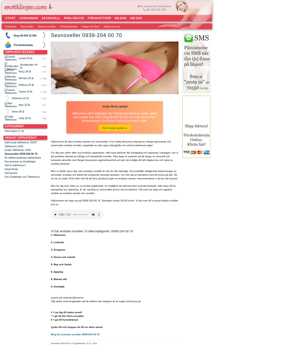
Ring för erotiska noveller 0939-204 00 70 (75, 334)
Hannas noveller (47, 26)
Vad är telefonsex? (15, 165)
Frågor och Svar (90, 26)
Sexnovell (51, 18)
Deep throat (11, 169)
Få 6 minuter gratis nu (114, 128)
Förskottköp (99, 18)
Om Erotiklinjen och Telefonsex (22, 176)
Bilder (121, 18)
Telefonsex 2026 (14, 146)
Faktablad (10, 26)
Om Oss (136, 18)
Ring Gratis (74, 18)
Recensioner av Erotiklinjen (20, 161)
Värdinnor (28, 18)
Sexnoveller (27, 26)
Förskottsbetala (68, 26)
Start (10, 18)
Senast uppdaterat (21, 137)
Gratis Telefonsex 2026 (18, 149)
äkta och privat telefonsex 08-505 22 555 (154, 7)
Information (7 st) (14, 130)
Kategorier (14, 126)
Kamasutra (11, 172)
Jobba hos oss (112, 26)
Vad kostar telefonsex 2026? (21, 142)
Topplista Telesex (19, 52)
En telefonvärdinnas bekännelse (23, 157)
